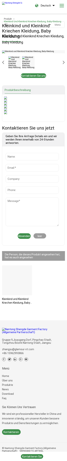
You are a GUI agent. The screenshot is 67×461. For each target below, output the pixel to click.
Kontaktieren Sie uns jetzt (33, 76)
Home (5, 376)
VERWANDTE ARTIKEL (32, 450)
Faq (4, 398)
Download (8, 393)
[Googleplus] (21, 359)
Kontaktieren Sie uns (11, 433)
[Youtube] (26, 359)
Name (10, 151)
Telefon (11, 184)
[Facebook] (4, 359)
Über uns (7, 380)
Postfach (12, 162)
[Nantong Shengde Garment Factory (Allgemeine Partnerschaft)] (12, 2)
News (10, 199)
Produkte (7, 384)
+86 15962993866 (13, 353)
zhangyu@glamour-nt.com (18, 349)
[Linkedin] (15, 359)
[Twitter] (9, 359)
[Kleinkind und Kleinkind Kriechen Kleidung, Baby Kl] (17, 280)
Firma (10, 173)
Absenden (24, 236)
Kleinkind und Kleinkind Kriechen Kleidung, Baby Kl (16, 301)
